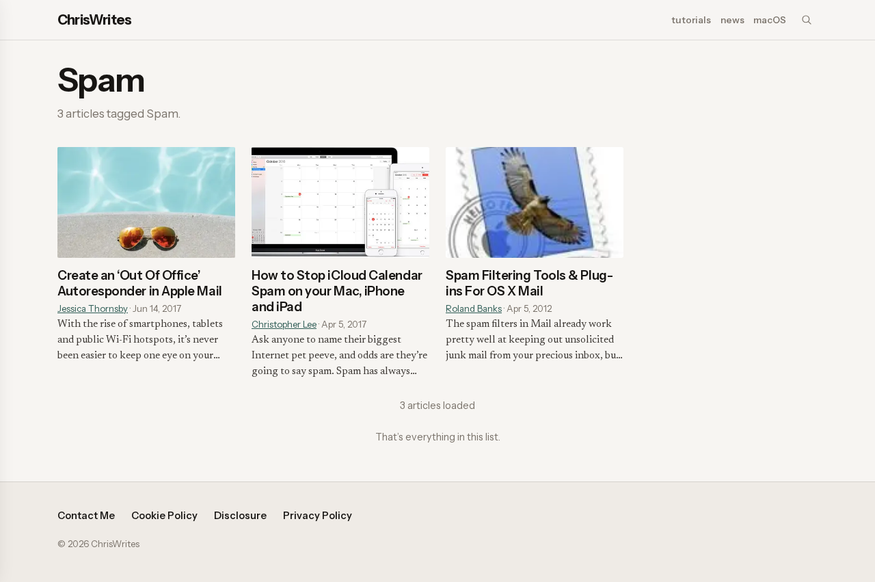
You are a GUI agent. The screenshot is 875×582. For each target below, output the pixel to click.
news (732, 19)
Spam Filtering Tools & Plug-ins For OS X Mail (529, 283)
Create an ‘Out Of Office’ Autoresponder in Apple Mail (139, 283)
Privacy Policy (317, 516)
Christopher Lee (284, 324)
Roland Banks (474, 308)
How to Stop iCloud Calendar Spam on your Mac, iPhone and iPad (337, 291)
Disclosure (240, 516)
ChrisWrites (94, 20)
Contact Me (86, 516)
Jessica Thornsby (92, 308)
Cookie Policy (164, 516)
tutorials (691, 19)
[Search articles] (807, 20)
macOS (769, 19)
